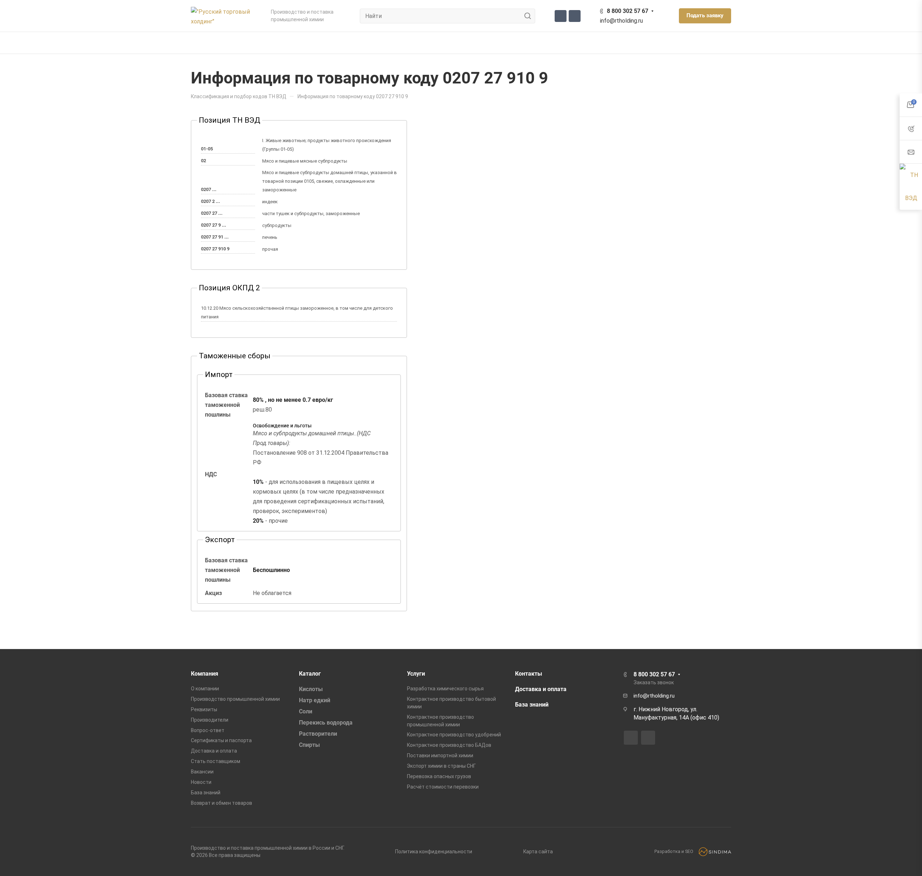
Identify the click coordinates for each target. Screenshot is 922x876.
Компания (204, 673)
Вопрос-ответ (207, 730)
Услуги (416, 673)
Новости (201, 782)
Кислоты (311, 689)
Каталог (310, 673)
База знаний (205, 792)
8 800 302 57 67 (627, 11)
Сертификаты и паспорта (221, 740)
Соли (305, 711)
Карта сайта (538, 851)
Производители (209, 720)
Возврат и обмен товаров (221, 803)
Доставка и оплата (214, 751)
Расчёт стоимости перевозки (443, 787)
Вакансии (202, 772)
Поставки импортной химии (440, 755)
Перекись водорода (326, 722)
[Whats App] (575, 16)
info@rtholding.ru (621, 20)
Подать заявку (705, 15)
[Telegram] (561, 16)
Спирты (309, 744)
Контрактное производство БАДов (449, 745)
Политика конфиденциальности (433, 851)
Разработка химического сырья (445, 688)
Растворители (318, 733)
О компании (205, 688)
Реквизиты (204, 709)
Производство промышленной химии (235, 699)
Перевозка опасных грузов (439, 776)
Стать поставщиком (215, 761)
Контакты (528, 673)
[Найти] (529, 16)
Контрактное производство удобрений (454, 734)
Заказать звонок (654, 682)
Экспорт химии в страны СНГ (441, 766)
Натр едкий (314, 700)
